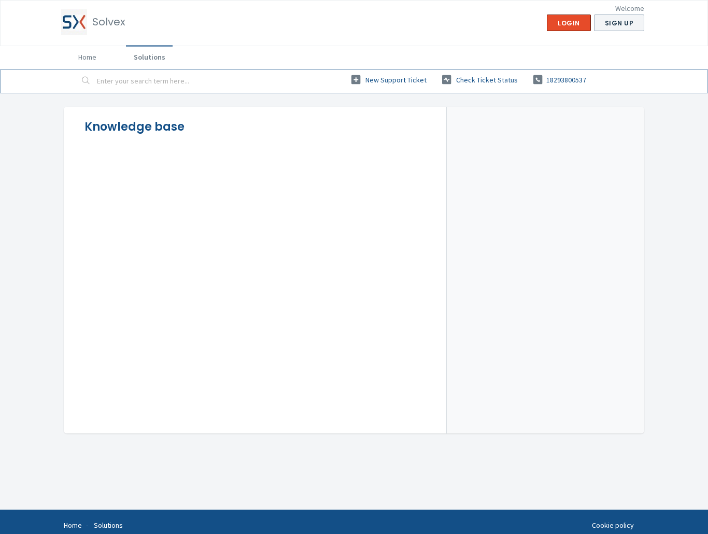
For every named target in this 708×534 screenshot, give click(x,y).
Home (87, 57)
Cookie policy (613, 525)
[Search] (86, 81)
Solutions (149, 57)
